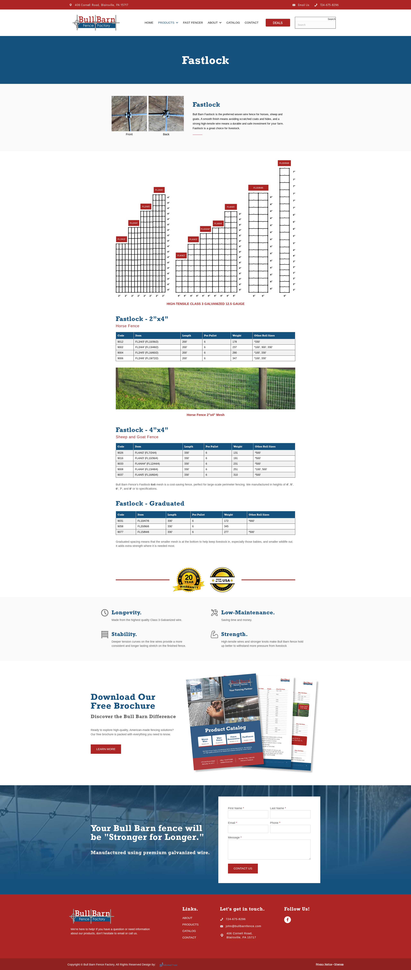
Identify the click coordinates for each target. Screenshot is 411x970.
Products (190, 924)
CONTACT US (243, 868)
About (187, 918)
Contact (189, 937)
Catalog (189, 931)
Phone (275, 822)
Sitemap (339, 964)
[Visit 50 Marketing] (168, 964)
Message (235, 837)
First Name (236, 808)
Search (332, 19)
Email (232, 822)
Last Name (278, 808)
